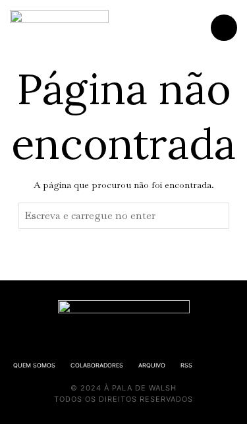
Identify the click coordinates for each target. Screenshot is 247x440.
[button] (216, 216)
